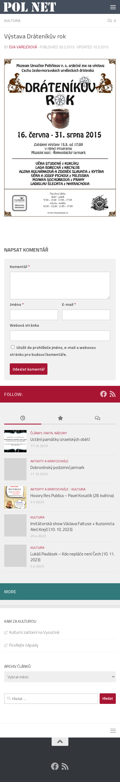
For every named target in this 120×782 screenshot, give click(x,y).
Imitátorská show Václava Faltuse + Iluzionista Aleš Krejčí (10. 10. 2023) (72, 526)
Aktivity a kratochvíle (49, 461)
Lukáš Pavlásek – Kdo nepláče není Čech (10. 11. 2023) (72, 557)
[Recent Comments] (97, 418)
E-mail (69, 304)
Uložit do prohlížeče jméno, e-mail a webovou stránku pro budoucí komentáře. (53, 350)
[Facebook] (103, 394)
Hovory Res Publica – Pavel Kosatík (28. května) (72, 495)
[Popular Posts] (59, 418)
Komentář (20, 266)
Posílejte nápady (23, 645)
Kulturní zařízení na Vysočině (34, 632)
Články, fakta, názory (48, 433)
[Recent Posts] (22, 418)
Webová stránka (24, 325)
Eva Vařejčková (23, 47)
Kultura (12, 20)
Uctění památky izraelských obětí (60, 439)
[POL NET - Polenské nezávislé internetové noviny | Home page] (39, 7)
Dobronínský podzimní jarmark (57, 467)
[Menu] (113, 7)
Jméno (17, 304)
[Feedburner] (112, 394)
